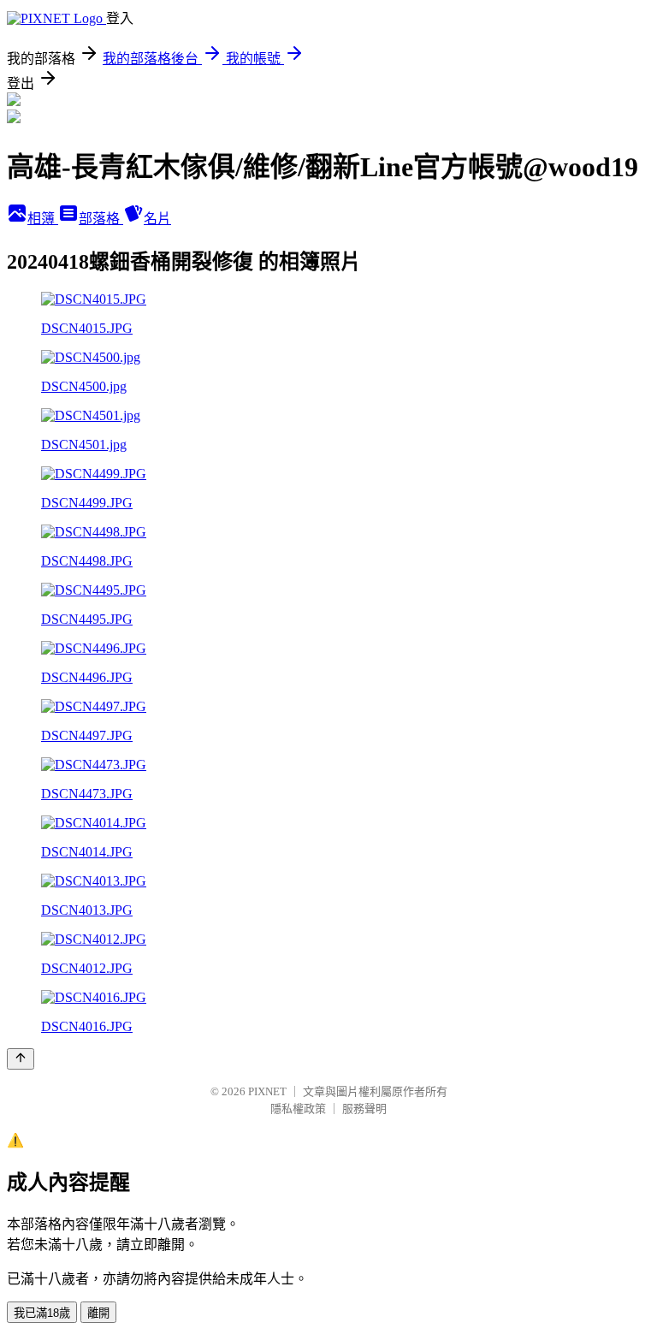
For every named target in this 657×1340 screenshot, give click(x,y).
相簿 (42, 218)
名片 (157, 218)
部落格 (101, 218)
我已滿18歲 (42, 1313)
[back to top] (20, 1059)
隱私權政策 (298, 1108)
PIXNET (267, 1091)
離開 (98, 1313)
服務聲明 (364, 1108)
